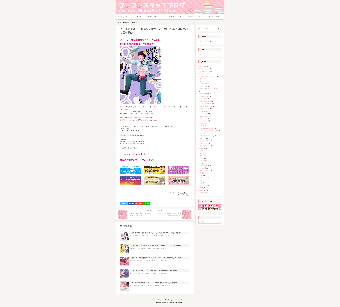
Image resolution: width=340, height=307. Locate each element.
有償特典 (200, 190)
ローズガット (205, 160)
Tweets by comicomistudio (206, 54)
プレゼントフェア (205, 133)
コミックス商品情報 (204, 108)
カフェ (200, 79)
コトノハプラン (202, 86)
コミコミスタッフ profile (205, 106)
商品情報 (200, 148)
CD (201, 150)
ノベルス (202, 168)
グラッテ (202, 81)
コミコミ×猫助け (203, 93)
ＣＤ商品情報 (202, 193)
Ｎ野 (187, 195)
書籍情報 (200, 188)
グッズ (202, 158)
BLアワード (201, 66)
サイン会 (200, 111)
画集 (201, 180)
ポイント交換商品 (205, 170)
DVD (201, 153)
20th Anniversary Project (207, 128)
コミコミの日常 (202, 98)
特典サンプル (203, 178)
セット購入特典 (202, 123)
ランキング (201, 138)
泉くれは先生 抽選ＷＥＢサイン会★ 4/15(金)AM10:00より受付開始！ (154, 283)
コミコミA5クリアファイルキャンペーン (209, 88)
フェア (200, 126)
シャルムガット (202, 121)
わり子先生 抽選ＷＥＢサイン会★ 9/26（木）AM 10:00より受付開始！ (155, 270)
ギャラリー (201, 83)
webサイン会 (183, 193)
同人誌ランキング (205, 141)
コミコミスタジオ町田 (204, 103)
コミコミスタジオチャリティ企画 (209, 131)
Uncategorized (202, 74)
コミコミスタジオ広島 (204, 101)
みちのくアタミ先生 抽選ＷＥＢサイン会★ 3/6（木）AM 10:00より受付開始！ (157, 233)
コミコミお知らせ (203, 96)
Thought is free (179, 302)
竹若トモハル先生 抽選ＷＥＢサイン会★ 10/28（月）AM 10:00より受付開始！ (157, 258)
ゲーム (202, 163)
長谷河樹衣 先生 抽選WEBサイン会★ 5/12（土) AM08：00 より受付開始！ (156, 245)
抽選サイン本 (203, 118)
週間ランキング (204, 145)
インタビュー (203, 155)
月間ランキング (204, 143)
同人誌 (202, 173)
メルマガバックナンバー (205, 136)
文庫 (201, 175)
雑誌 (201, 183)
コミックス (203, 165)
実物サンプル (202, 185)
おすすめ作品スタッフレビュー (207, 76)
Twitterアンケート (203, 69)
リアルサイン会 (204, 116)
